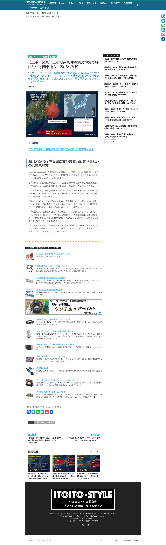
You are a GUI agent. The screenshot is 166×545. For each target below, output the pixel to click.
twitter (33, 8)
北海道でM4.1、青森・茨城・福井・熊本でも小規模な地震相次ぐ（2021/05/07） (120, 118)
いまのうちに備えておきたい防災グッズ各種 (54, 254)
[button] (137, 5)
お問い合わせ (45, 8)
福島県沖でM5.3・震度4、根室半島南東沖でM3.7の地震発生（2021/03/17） (121, 68)
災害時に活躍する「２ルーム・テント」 (52, 392)
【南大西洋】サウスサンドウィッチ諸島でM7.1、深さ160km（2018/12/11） (84, 439)
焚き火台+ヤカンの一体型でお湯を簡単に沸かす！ (56, 331)
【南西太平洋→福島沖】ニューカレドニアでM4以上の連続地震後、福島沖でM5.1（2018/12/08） (45, 440)
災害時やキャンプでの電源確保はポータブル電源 (55, 344)
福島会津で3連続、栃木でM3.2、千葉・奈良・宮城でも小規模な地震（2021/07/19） (120, 101)
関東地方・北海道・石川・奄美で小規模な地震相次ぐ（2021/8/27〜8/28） (121, 85)
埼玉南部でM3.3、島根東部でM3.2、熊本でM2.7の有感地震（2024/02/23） (120, 93)
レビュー (62, 3)
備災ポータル (91, 3)
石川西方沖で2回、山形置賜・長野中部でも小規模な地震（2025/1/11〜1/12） (121, 127)
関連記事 (32, 452)
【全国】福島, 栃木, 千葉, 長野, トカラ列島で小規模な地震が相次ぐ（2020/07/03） (120, 76)
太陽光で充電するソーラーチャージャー (52, 356)
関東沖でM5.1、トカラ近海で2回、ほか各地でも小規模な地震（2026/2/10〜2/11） (87, 476)
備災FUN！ (32, 56)
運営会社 (135, 540)
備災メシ (72, 3)
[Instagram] (83, 525)
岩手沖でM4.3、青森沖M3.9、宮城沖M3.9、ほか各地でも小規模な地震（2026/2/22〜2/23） (64, 476)
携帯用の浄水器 (43, 368)
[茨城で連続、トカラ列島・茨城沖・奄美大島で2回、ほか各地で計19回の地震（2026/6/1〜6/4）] (39, 463)
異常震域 (50, 422)
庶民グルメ (104, 3)
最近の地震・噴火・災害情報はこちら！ (41, 13)
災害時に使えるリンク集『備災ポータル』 (42, 16)
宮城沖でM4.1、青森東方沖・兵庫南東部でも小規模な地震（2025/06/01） (120, 135)
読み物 (81, 3)
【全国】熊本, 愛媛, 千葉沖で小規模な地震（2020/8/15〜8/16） (120, 60)
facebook (128, 3)
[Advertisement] (83, 35)
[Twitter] (88, 525)
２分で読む (43, 56)
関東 (43, 422)
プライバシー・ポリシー (114, 540)
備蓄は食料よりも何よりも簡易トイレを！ (53, 266)
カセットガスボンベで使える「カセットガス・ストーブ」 (59, 380)
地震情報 (52, 3)
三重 (37, 422)
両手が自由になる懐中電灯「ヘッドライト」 (54, 319)
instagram (115, 3)
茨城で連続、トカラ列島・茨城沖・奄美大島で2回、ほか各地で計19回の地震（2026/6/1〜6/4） (38, 476)
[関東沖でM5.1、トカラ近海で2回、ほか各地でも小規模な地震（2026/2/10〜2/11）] (88, 463)
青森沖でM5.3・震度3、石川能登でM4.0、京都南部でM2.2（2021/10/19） (121, 110)
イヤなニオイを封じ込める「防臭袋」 (51, 277)
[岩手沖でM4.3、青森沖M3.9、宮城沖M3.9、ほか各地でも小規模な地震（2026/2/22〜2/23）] (64, 463)
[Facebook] (78, 525)
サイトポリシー (100, 540)
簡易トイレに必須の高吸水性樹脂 (49, 289)
